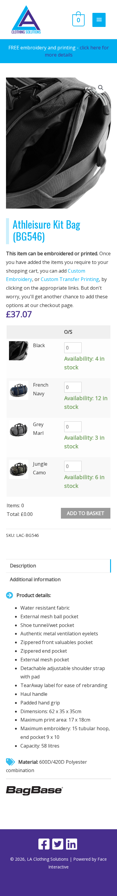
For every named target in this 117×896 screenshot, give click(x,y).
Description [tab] (23, 565)
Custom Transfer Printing (70, 279)
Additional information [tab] (35, 579)
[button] (100, 87)
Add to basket (85, 513)
